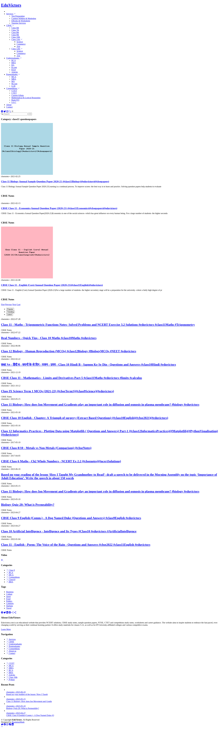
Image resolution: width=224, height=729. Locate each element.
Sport (8, 596)
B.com (14, 67)
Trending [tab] (10, 312)
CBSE (11, 642)
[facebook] (2, 612)
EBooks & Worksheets (20, 21)
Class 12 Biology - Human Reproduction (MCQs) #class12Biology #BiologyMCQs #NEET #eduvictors (68, 351)
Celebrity (10, 603)
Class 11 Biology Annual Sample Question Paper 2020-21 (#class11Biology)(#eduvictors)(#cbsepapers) (55, 181)
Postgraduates (14, 646)
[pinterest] (15, 612)
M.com (14, 84)
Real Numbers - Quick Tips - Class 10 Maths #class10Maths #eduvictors (48, 338)
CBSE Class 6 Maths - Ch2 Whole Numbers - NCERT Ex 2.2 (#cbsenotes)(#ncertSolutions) (61, 461)
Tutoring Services (18, 23)
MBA (13, 79)
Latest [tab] (9, 315)
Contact (9, 107)
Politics (9, 601)
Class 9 (11, 570)
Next (14, 304)
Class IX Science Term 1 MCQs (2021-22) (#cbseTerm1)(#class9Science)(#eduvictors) (57, 391)
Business (9, 592)
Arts (18, 46)
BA (12, 65)
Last (18, 304)
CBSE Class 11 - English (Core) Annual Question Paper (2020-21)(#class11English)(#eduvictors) (52, 285)
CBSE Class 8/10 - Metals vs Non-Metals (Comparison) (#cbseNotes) (46, 448)
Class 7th (15, 30)
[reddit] (10, 612)
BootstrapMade (18, 722)
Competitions (14, 577)
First (3, 304)
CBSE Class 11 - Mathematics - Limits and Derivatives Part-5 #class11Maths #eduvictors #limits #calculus (71, 378)
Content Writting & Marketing (23, 18)
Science (20, 42)
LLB (13, 86)
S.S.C (13, 102)
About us (12, 651)
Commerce (21, 44)
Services (12, 639)
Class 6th (15, 28)
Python (11, 680)
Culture (9, 594)
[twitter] (5, 612)
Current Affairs (17, 95)
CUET (14, 91)
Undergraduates (15, 644)
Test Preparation (18, 16)
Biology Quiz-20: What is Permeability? (27, 504)
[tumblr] (12, 612)
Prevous (8, 304)
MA (13, 81)
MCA (13, 77)
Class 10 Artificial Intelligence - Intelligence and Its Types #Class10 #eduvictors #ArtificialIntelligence (68, 531)
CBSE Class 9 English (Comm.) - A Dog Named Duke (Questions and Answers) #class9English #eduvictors (71, 518)
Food (8, 599)
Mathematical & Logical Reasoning (25, 98)
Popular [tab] (10, 309)
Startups (9, 606)
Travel (8, 608)
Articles (14, 72)
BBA (13, 63)
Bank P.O (15, 100)
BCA (13, 60)
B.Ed (13, 70)
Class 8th (15, 32)
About (8, 105)
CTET (14, 93)
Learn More (6, 629)
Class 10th (15, 37)
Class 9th (15, 35)
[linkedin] (7, 612)
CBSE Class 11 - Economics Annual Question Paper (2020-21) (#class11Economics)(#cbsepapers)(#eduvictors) (59, 208)
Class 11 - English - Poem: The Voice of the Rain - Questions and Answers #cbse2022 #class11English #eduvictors (75, 544)
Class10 (11, 579)
